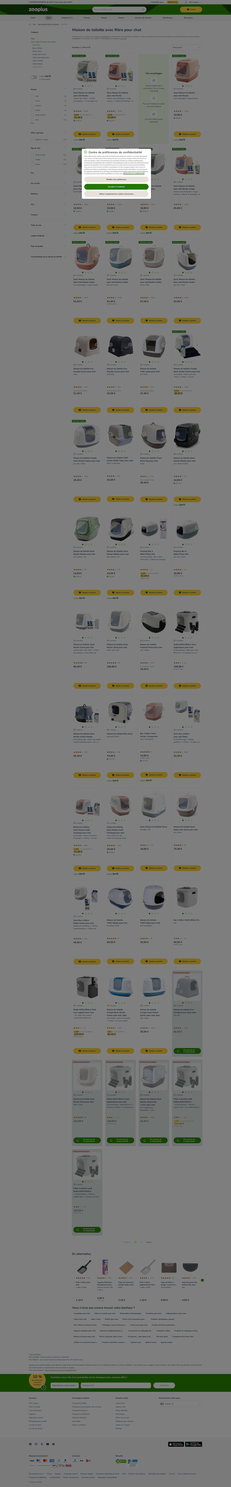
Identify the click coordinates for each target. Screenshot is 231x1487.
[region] (116, 174)
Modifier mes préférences (116, 179)
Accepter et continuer (116, 187)
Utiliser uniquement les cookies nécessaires (116, 194)
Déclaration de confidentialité (134, 174)
